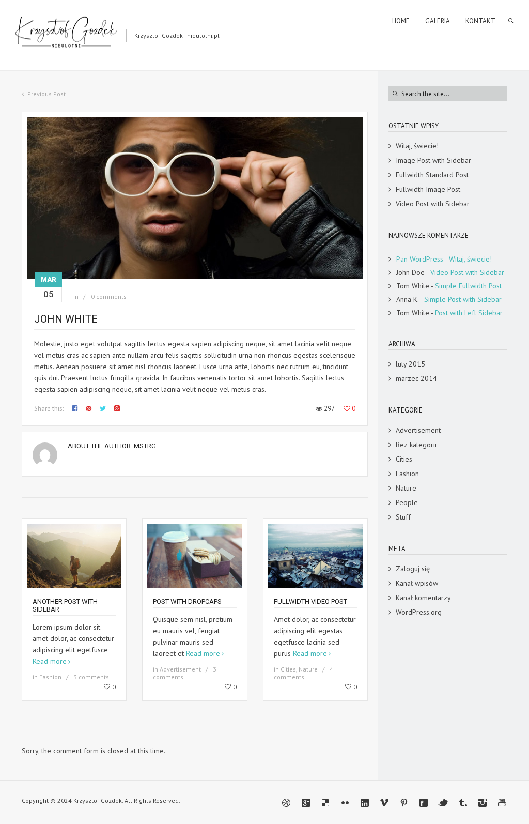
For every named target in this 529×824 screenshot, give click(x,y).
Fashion (50, 677)
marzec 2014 (416, 378)
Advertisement (180, 669)
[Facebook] (423, 803)
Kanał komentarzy (423, 597)
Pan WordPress (419, 259)
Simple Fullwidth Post (468, 286)
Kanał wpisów (417, 583)
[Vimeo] (384, 803)
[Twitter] (443, 803)
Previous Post (46, 94)
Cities (288, 669)
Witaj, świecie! (417, 145)
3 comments (91, 677)
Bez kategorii (416, 444)
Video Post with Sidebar (433, 203)
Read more (50, 661)
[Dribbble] (286, 803)
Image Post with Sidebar (433, 160)
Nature (308, 669)
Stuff (403, 517)
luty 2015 (410, 364)
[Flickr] (345, 803)
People (407, 502)
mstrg (145, 446)
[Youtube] (502, 803)
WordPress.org (419, 612)
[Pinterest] (404, 803)
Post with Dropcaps (187, 601)
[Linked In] (365, 803)
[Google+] (306, 803)
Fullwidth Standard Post (432, 174)
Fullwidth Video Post (310, 601)
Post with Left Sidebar (469, 312)
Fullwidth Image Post (428, 189)
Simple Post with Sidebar (463, 299)
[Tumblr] (463, 803)
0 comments (109, 296)
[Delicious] (325, 803)
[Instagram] (482, 803)
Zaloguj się (413, 568)
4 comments (303, 673)
